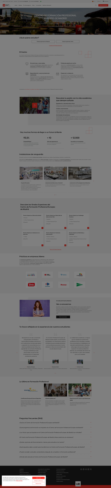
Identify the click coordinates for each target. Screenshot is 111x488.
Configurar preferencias (38, 480)
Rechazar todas (38, 483)
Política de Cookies (19, 480)
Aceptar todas (38, 477)
